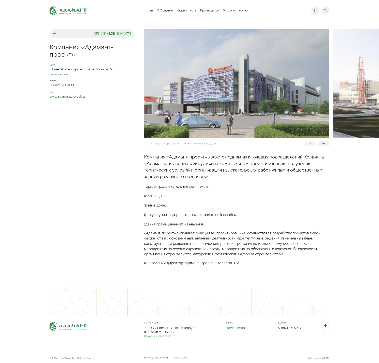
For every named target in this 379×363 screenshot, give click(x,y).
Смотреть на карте (59, 74)
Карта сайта (181, 357)
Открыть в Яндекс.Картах (158, 336)
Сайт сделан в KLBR (318, 358)
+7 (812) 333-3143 (62, 85)
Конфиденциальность (156, 357)
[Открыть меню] (151, 11)
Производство (209, 10)
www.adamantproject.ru (67, 96)
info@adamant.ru (237, 328)
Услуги (243, 10)
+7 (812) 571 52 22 (290, 328)
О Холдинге (165, 10)
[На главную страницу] (68, 10)
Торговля (229, 10)
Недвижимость (186, 10)
